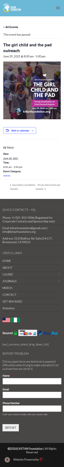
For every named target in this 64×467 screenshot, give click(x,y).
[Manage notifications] (7, 459)
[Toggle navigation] (58, 8)
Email (7, 389)
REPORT (10, 427)
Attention (8, 308)
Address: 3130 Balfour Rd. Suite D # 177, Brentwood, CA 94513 (27, 240)
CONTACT (9, 294)
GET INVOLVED (12, 301)
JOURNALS (9, 281)
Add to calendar (20, 130)
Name (7, 375)
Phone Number (11, 402)
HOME (6, 261)
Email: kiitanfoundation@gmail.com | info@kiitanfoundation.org (24, 229)
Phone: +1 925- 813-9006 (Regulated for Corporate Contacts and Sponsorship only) (28, 219)
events (6, 175)
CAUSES (7, 274)
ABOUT (7, 267)
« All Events (10, 27)
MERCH (7, 288)
